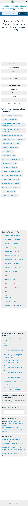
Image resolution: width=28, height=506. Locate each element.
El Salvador (20, 259)
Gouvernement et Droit (7, 6)
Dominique (9, 259)
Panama (8, 283)
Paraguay (18, 283)
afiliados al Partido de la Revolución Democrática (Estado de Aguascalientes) (12, 382)
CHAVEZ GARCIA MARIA (8, 191)
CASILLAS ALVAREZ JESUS (9, 163)
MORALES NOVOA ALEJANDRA (10, 195)
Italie (16, 271)
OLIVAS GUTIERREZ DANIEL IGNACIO (11, 116)
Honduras (19, 267)
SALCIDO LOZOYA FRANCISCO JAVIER (12, 135)
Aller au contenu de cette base (10, 427)
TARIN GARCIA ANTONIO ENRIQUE (11, 143)
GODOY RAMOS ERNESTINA (9, 167)
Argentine (8, 239)
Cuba (18, 251)
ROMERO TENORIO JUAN (8, 155)
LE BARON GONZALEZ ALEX (9, 120)
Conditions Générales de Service (8, 502)
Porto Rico (9, 287)
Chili (7, 247)
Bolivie (18, 239)
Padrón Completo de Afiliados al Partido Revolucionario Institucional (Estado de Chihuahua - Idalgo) (13, 355)
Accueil (6, 5)
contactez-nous (16, 401)
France (17, 263)
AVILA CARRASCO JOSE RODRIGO (11, 187)
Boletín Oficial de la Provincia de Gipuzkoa (13, 453)
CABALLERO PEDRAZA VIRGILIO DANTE (12, 159)
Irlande (8, 271)
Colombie (16, 247)
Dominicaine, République (12, 255)
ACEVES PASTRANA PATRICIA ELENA (11, 175)
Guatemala (9, 267)
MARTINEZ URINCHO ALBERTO (10, 147)
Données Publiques (13, 5)
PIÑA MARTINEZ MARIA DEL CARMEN (11, 171)
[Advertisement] (14, 47)
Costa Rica (9, 251)
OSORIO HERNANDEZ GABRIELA (10, 179)
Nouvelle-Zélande (10, 279)
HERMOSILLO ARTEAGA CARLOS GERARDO (13, 139)
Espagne (8, 263)
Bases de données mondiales (12, 235)
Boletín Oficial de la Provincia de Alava (12, 449)
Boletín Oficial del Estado (8, 447)
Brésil (7, 243)
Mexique (21, 5)
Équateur (8, 305)
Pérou (18, 287)
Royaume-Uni (9, 291)
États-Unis (18, 305)
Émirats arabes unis (11, 301)
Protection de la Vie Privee (21, 502)
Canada (16, 243)
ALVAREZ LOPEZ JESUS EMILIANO (11, 183)
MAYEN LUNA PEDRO (7, 151)
